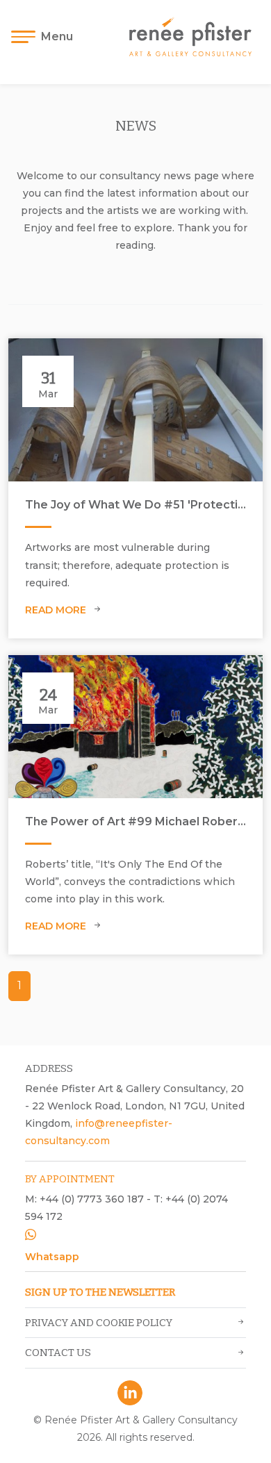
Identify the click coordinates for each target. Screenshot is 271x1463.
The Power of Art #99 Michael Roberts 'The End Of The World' (135, 821)
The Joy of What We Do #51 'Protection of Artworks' (135, 504)
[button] (46, 37)
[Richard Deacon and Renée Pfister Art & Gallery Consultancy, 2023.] (135, 409)
